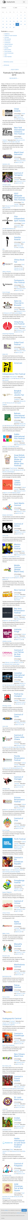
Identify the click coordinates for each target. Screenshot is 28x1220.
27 (10, 27)
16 (21, 21)
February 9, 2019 (21, 766)
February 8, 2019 (21, 845)
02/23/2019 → (14, 78)
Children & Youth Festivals (10, 35)
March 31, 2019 (7, 620)
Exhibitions (7, 33)
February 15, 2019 (21, 637)
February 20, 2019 (21, 444)
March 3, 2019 (18, 206)
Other (23, 885)
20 (10, 24)
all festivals (6, 65)
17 (25, 21)
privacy (18, 1212)
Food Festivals (7, 51)
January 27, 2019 (21, 909)
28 (13, 27)
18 (3, 24)
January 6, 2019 (20, 1041)
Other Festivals (8, 56)
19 (6, 24)
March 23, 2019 (19, 332)
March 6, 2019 (18, 513)
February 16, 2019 (21, 532)
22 (17, 24)
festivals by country (8, 61)
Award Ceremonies (8, 53)
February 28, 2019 (19, 378)
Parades (6, 47)
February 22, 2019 (20, 140)
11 (3, 21)
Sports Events (7, 49)
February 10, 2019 (21, 722)
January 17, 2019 (21, 930)
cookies (6, 1210)
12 (6, 21)
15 (17, 21)
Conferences (7, 42)
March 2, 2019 (18, 290)
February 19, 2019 (9, 470)
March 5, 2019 (18, 162)
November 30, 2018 (7, 1196)
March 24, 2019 (7, 768)
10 (25, 18)
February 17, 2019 (21, 511)
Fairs (5, 55)
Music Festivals (8, 46)
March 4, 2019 (18, 828)
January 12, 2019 (6, 1023)
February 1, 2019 (9, 870)
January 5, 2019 (20, 1126)
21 (13, 24)
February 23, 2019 (19, 470)
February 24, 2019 (18, 269)
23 (21, 24)
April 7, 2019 (18, 911)
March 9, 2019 (18, 352)
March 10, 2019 (19, 662)
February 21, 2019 (21, 330)
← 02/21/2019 (14, 69)
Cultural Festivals (8, 44)
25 (3, 27)
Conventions (7, 40)
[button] (24, 2)
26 (6, 27)
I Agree (24, 1210)
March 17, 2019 (7, 141)
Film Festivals (7, 39)
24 (25, 24)
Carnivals (6, 37)
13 (10, 21)
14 (13, 21)
